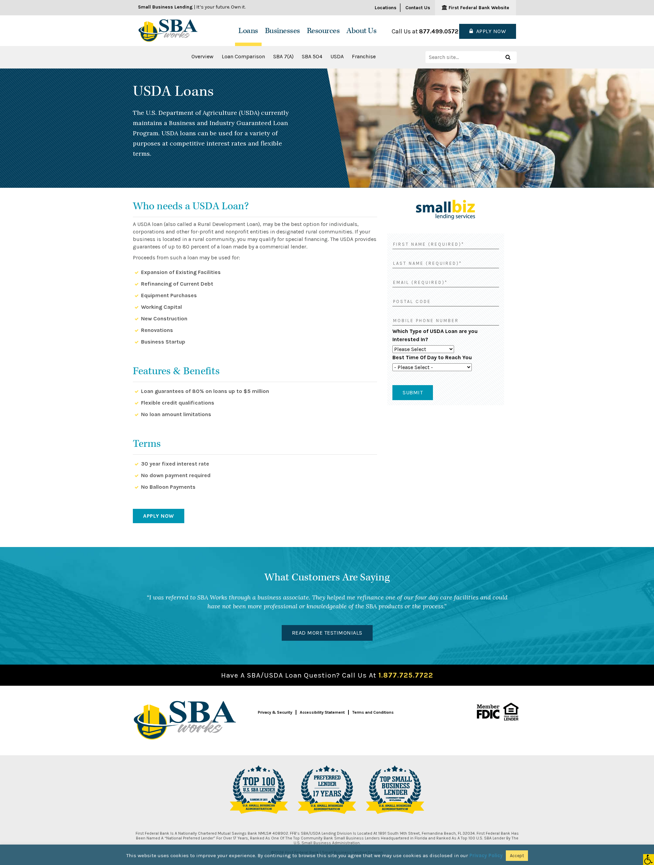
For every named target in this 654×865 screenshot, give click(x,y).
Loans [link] (248, 31)
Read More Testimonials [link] (327, 632)
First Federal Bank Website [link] (478, 8)
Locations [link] (385, 8)
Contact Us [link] (417, 8)
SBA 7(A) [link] (283, 56)
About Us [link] (361, 31)
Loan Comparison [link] (243, 56)
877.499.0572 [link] (438, 31)
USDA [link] (337, 56)
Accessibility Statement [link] (322, 712)
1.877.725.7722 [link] (405, 675)
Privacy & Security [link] (275, 712)
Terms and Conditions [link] (373, 712)
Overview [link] (202, 56)
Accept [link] (517, 855)
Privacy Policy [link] (486, 855)
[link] (648, 859)
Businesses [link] (282, 31)
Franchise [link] (364, 56)
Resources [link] (323, 31)
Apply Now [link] (489, 31)
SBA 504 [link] (312, 56)
